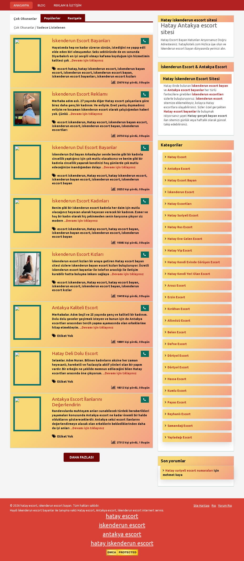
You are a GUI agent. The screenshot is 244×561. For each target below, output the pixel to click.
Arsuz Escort (177, 285)
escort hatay (67, 68)
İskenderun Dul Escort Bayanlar (84, 147)
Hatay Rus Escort (180, 227)
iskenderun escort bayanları (74, 76)
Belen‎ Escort (177, 332)
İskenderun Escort (181, 192)
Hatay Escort (177, 157)
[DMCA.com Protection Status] (122, 554)
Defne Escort (177, 343)
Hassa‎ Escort (177, 379)
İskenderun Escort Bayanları (81, 40)
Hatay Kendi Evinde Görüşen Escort (194, 262)
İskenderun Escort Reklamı (79, 94)
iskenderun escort (78, 72)
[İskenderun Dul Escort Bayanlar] (27, 177)
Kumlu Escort (177, 390)
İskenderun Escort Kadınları (80, 200)
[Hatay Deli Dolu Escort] (27, 383)
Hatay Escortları (180, 203)
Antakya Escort (179, 168)
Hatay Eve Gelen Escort (185, 238)
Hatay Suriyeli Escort (183, 215)
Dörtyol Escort (178, 355)
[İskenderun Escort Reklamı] (27, 125)
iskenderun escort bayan (112, 72)
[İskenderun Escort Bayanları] (27, 70)
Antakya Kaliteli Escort (75, 307)
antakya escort (122, 534)
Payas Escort (177, 402)
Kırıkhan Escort (179, 308)
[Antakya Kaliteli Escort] (27, 337)
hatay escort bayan (123, 229)
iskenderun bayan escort (127, 122)
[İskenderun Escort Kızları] (27, 285)
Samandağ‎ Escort (180, 425)
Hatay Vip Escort (180, 250)
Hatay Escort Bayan (182, 180)
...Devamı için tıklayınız (86, 60)
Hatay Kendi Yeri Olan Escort (189, 273)
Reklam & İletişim (67, 5)
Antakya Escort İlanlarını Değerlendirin (77, 401)
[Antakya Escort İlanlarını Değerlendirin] (27, 428)
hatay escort (122, 516)
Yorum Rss (225, 505)
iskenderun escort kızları (116, 76)
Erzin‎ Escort (176, 297)
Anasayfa (21, 5)
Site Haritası (201, 505)
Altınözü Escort (179, 320)
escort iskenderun (71, 122)
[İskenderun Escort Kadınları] (27, 230)
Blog (41, 5)
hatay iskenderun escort (97, 68)
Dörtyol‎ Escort (178, 367)
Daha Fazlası (82, 457)
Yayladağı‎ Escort (180, 437)
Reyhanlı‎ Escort (179, 414)
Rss (214, 505)
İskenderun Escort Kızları (77, 254)
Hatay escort (97, 122)
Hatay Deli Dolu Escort (75, 353)
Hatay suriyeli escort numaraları (189, 470)
